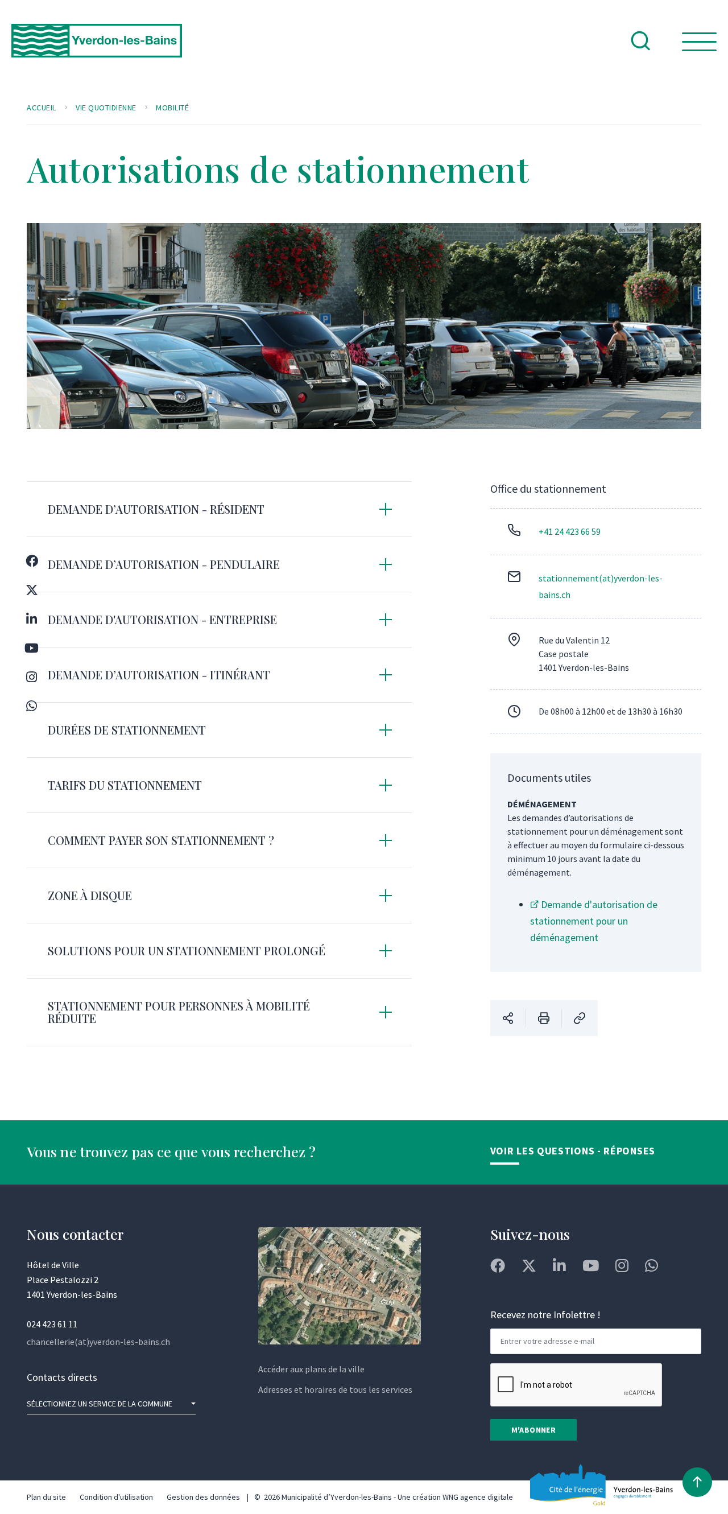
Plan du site (46, 1497)
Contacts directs (62, 1377)
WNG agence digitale (477, 1497)
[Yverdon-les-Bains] (96, 50)
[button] (219, 509)
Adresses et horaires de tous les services (335, 1389)
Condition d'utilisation (116, 1497)
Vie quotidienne (106, 107)
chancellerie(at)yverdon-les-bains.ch (98, 1341)
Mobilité (172, 107)
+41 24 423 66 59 (570, 531)
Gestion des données (203, 1497)
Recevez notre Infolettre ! (545, 1314)
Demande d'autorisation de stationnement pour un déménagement (593, 921)
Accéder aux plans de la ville (311, 1369)
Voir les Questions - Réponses (572, 1150)
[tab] (219, 509)
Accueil (41, 107)
